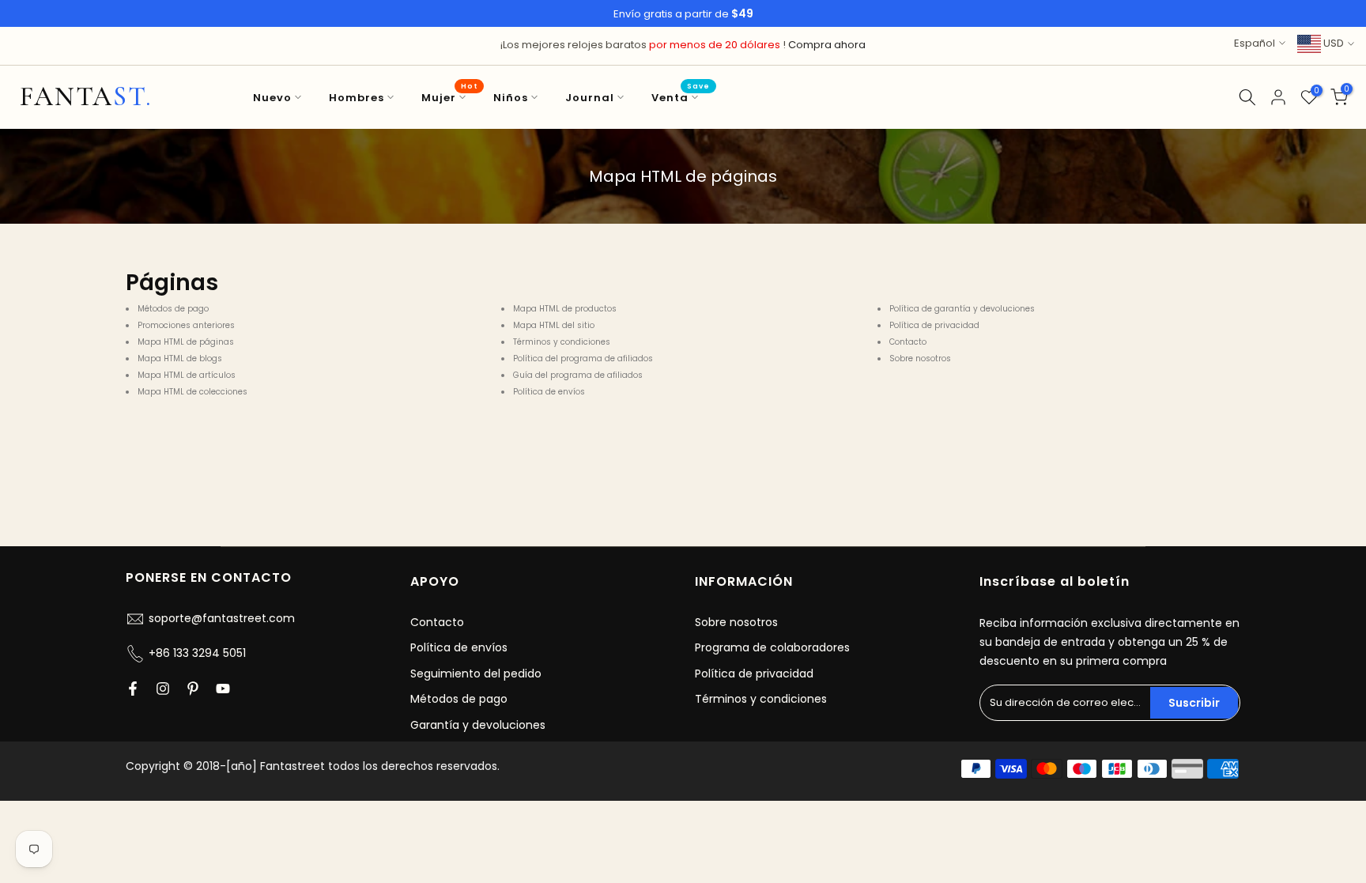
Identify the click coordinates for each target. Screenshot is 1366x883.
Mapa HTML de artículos (187, 375)
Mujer (449, 97)
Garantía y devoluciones (477, 725)
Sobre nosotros (920, 358)
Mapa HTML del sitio (553, 325)
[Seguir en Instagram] (163, 688)
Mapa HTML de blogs (180, 358)
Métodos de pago (173, 309)
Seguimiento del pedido (475, 673)
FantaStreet (86, 97)
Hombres (356, 97)
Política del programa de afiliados (583, 358)
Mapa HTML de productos (565, 309)
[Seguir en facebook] (133, 688)
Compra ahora (827, 44)
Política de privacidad (934, 325)
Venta (680, 97)
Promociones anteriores (186, 325)
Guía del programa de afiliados (578, 375)
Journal (589, 97)
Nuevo (272, 97)
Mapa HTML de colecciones (192, 392)
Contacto (907, 342)
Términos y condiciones (561, 342)
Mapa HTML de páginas (186, 342)
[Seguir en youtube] (223, 688)
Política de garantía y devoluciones (962, 309)
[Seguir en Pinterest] (193, 688)
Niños (510, 97)
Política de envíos (549, 392)
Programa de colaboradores (772, 647)
